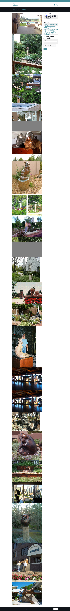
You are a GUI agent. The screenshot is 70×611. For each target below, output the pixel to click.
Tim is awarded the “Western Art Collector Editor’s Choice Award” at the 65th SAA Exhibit (50, 24)
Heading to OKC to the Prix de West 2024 (51, 29)
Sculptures (25, 4)
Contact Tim (56, 609)
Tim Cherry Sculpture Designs (18, 1)
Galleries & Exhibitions (48, 4)
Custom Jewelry (31, 4)
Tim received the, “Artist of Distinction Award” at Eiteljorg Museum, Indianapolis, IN (51, 17)
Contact (41, 4)
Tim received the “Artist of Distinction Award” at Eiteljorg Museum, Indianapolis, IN (50, 27)
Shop (51, 1)
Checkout (47, 1)
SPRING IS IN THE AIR (47, 34)
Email (45, 40)
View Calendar (45, 20)
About (37, 4)
